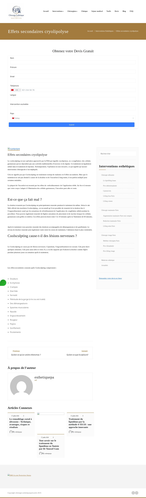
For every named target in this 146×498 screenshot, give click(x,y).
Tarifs (109, 11)
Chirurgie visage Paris (108, 235)
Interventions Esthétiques (104, 31)
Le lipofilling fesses (109, 180)
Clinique (84, 11)
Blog (124, 11)
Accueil (46, 11)
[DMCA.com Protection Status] (19, 475)
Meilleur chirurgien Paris (111, 241)
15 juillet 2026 (74, 416)
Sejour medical (97, 11)
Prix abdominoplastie (110, 186)
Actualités (104, 265)
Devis (117, 11)
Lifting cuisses (107, 201)
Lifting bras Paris (108, 196)
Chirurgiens (71, 11)
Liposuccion (107, 191)
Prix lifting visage (109, 251)
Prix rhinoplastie (108, 246)
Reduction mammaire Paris (112, 221)
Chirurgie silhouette (107, 175)
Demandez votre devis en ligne (110, 278)
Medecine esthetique (107, 260)
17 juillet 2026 (15, 416)
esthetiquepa (18, 432)
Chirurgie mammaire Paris (110, 210)
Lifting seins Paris (109, 226)
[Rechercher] (137, 11)
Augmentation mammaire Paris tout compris (117, 216)
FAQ (131, 11)
